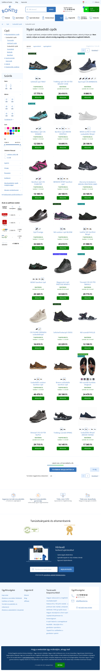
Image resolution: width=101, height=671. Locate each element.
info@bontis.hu (81, 601)
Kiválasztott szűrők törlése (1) (12, 194)
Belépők (9, 52)
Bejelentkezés (66, 569)
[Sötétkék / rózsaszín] (61, 228)
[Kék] (63, 128)
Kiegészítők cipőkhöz (12, 67)
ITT (44, 665)
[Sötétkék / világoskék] (93, 379)
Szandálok (10, 49)
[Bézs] (39, 329)
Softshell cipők (12, 43)
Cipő (7, 24)
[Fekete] (36, 78)
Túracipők (10, 40)
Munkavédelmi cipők (12, 34)
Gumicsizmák (10, 58)
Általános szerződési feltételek (12, 598)
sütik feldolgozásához (29, 657)
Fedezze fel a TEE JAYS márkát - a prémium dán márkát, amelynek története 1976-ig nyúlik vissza (57, 607)
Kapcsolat (24, 2)
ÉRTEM (60, 665)
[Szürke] (60, 128)
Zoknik (8, 64)
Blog (16, 2)
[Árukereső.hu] (31, 530)
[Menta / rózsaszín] (90, 379)
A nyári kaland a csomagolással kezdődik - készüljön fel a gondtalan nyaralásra (56, 624)
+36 (69, 9)
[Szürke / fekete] (80, 78)
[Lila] (81, 379)
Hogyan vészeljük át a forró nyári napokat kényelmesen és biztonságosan (57, 615)
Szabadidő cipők (17, 24)
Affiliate (26, 601)
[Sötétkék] (39, 78)
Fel (95, 470)
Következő (95, 50)
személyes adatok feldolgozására (54, 575)
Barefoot (10, 55)
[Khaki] (67, 178)
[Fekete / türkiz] (42, 279)
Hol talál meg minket (85, 607)
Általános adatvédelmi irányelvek (13, 610)
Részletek (38, 97)
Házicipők (9, 61)
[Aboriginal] (87, 379)
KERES (51, 9)
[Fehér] (89, 128)
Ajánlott (29, 46)
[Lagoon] (95, 429)
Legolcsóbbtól (37, 46)
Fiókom (97, 2)
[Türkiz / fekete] (39, 128)
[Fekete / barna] (90, 228)
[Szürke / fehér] (92, 78)
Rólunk (26, 595)
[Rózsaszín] (68, 128)
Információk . (50, 575)
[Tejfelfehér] (95, 78)
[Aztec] (84, 379)
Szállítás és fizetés (7, 2)
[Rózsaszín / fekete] (89, 78)
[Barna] (66, 128)
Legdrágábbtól (47, 46)
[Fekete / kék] (64, 228)
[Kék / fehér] (86, 78)
